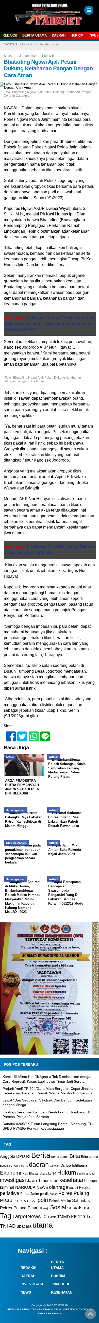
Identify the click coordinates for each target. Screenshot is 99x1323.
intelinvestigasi (86, 1173)
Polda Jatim (29, 1194)
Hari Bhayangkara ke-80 (39, 1173)
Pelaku (84, 1187)
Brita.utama (89, 1157)
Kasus (54, 1181)
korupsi (91, 1181)
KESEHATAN (61, 1292)
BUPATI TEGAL (18, 1165)
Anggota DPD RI (15, 1156)
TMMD (52, 1217)
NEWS (42, 1187)
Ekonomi (10, 1173)
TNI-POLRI (29, 44)
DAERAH (58, 35)
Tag (5, 1216)
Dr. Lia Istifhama (73, 1165)
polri (43, 1200)
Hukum (66, 1172)
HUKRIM (77, 35)
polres (53, 1193)
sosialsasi (78, 1207)
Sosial (58, 1207)
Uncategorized (49, 44)
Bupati (4, 1165)
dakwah (54, 1165)
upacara (24, 1226)
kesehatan (72, 1180)
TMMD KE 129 (71, 1216)
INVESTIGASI (32, 1284)
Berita (40, 1155)
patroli (73, 1188)
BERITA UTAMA (34, 35)
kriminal (7, 1187)
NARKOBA (25, 1187)
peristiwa (9, 1193)
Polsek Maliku (60, 1201)
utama (42, 1225)
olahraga (58, 1187)
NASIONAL (11, 44)
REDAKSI (10, 35)
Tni (89, 1216)
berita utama (60, 1157)
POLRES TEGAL (25, 1200)
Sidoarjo (44, 1208)
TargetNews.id (29, 1216)
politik (44, 1194)
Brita (75, 1156)
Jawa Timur (38, 1180)
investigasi (13, 1180)
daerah (39, 1164)
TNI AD (8, 1226)
